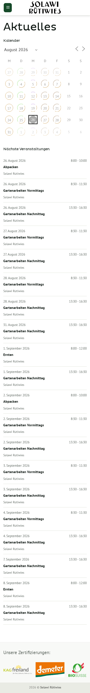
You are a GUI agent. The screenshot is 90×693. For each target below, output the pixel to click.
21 (57, 108)
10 (9, 96)
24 (9, 120)
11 (21, 96)
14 (57, 96)
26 (33, 120)
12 (33, 96)
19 (33, 108)
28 (21, 72)
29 (33, 72)
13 (45, 96)
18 (21, 108)
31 (57, 72)
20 (45, 108)
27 (9, 72)
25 (21, 120)
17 (9, 108)
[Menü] (8, 7)
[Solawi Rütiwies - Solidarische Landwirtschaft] (45, 7)
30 (45, 72)
